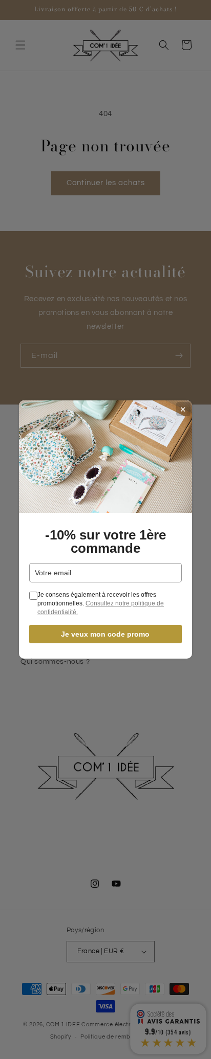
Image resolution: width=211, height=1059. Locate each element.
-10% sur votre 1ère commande (105, 541)
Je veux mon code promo (105, 634)
